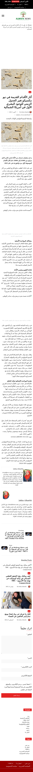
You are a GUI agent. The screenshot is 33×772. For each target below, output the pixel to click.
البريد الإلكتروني (26, 667)
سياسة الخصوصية (19, 7)
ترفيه (27, 730)
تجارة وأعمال (25, 722)
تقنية (28, 726)
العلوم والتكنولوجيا (24, 724)
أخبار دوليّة (26, 720)
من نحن (10, 7)
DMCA (26, 4)
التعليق (29, 634)
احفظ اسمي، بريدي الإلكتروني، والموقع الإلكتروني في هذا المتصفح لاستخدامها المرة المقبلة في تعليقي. (18, 687)
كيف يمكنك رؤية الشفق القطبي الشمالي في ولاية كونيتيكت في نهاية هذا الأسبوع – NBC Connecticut (18, 579)
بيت (28, 716)
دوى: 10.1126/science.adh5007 (21, 437)
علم (30, 92)
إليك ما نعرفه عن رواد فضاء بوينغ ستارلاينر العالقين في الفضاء (17, 615)
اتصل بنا (19, 4)
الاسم (29, 658)
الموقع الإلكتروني (26, 675)
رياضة (27, 728)
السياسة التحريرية (9, 4)
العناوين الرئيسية (24, 718)
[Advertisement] (16, 49)
